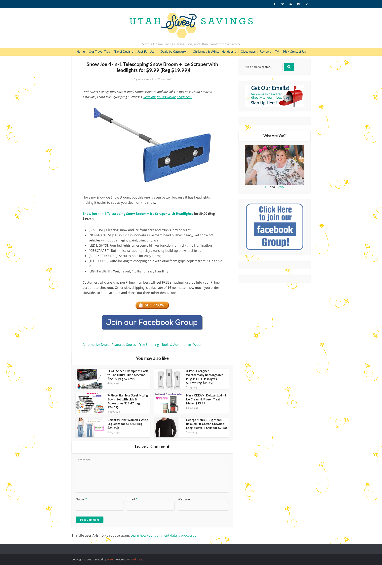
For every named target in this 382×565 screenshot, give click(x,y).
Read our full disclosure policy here (167, 97)
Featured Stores (124, 344)
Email (132, 499)
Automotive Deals (96, 344)
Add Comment (161, 79)
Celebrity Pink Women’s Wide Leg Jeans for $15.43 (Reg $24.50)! (127, 424)
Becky (280, 187)
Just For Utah (146, 51)
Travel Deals (122, 51)
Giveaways (248, 51)
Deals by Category (173, 51)
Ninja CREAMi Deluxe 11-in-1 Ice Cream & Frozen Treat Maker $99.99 (206, 399)
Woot (197, 344)
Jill (266, 187)
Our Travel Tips (99, 51)
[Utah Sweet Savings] (191, 26)
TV (277, 51)
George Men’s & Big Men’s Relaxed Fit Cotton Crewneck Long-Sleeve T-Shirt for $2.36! (206, 424)
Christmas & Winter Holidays (213, 51)
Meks (110, 559)
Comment (83, 460)
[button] (216, 107)
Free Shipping (148, 344)
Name (81, 499)
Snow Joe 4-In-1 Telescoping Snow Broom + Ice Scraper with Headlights (138, 213)
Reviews (265, 51)
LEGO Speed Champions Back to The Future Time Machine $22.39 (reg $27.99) (127, 375)
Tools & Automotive (176, 344)
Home (80, 51)
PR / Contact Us (294, 51)
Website (184, 499)
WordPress (135, 559)
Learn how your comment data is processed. (164, 535)
